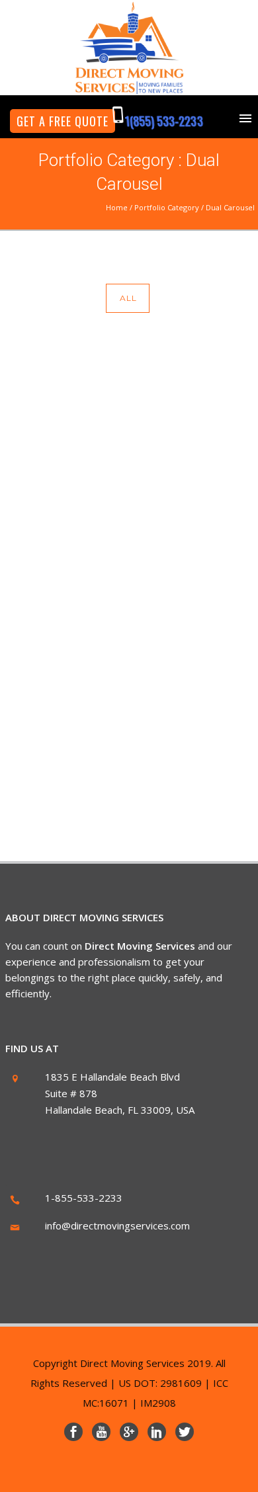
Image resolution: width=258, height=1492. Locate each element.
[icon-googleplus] (132, 1432)
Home (117, 207)
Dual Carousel (230, 207)
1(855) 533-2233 (163, 121)
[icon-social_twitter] (184, 1432)
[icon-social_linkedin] (160, 1432)
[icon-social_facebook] (76, 1432)
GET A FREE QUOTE (62, 121)
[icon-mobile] (121, 115)
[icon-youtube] (104, 1432)
